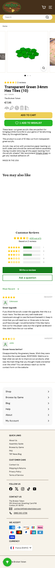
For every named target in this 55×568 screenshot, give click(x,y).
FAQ (11, 450)
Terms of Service (16, 475)
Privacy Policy (15, 471)
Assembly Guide (16, 444)
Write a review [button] (27, 270)
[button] (10, 82)
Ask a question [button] (27, 277)
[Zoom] (43, 68)
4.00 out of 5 (35, 238)
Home (5, 26)
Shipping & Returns (17, 468)
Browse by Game (16, 447)
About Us (13, 440)
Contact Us (14, 464)
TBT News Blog (15, 454)
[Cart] (43, 7)
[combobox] (27, 17)
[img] (9, 297)
